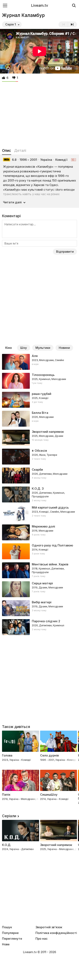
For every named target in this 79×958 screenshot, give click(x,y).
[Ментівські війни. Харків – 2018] (39, 570)
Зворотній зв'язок (48, 927)
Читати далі (12, 202)
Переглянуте (12, 938)
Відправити (65, 251)
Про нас (41, 938)
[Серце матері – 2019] (39, 589)
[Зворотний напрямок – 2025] (39, 438)
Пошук (7, 927)
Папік (6, 794)
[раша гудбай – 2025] (39, 400)
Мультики (42, 348)
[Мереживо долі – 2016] (39, 532)
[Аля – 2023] (39, 362)
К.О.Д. (6, 845)
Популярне (10, 933)
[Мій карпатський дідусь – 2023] (39, 513)
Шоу (23, 348)
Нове (6, 944)
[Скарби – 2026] (39, 475)
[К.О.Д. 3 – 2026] (39, 494)
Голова (7, 755)
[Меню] (5, 5)
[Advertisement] (39, 113)
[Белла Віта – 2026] (39, 419)
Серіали (9, 816)
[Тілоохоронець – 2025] (39, 381)
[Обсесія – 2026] (39, 457)
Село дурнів (49, 755)
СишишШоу (49, 794)
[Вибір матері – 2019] (39, 608)
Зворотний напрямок (56, 845)
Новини (64, 348)
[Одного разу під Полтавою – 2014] (39, 551)
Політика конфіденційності (56, 933)
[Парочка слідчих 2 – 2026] (39, 627)
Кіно (8, 348)
